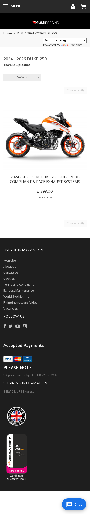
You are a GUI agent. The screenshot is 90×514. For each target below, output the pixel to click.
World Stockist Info (16, 296)
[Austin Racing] (45, 22)
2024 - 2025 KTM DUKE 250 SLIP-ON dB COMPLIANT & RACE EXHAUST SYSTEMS (45, 179)
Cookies (9, 278)
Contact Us (10, 272)
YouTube (9, 260)
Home (7, 33)
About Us (9, 266)
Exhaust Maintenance (18, 290)
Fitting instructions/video (20, 302)
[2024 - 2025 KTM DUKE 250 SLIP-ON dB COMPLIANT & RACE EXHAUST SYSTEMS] (45, 139)
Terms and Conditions (18, 284)
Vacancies (10, 308)
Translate (76, 45)
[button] (74, 504)
